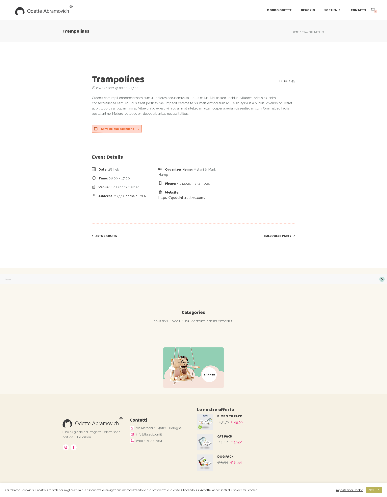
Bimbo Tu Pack (229, 416)
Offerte (199, 321)
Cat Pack (224, 436)
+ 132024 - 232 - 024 (193, 183)
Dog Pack (225, 456)
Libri (187, 321)
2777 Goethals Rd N (130, 196)
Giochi (176, 321)
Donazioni (161, 321)
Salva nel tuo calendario (117, 129)
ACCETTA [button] (374, 490)
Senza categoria (220, 321)
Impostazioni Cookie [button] (349, 490)
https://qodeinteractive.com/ (182, 198)
